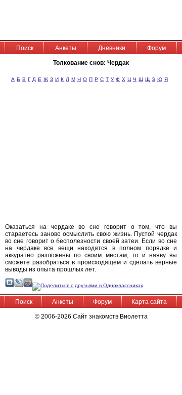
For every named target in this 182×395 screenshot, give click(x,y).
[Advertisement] (106, 157)
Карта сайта (149, 301)
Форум (156, 48)
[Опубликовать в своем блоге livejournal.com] (18, 285)
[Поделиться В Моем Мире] (27, 285)
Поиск (24, 48)
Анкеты (65, 48)
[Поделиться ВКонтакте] (9, 285)
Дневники (111, 48)
